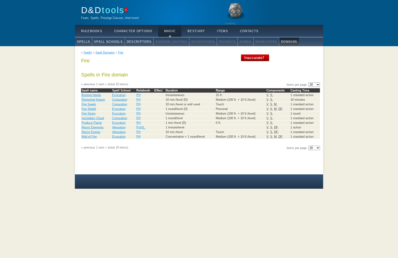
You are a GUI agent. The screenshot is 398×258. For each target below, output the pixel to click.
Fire (120, 52)
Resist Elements (93, 127)
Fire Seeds (89, 104)
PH (138, 95)
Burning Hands (91, 95)
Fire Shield (89, 109)
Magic (170, 31)
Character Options (133, 31)
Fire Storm (89, 113)
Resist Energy (91, 132)
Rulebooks (91, 31)
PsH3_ (140, 127)
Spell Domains (105, 52)
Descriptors (139, 41)
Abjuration (119, 127)
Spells (83, 41)
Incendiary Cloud (93, 118)
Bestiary (196, 31)
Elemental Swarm (93, 99)
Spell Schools (108, 41)
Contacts (249, 31)
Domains (289, 41)
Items (222, 31)
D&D (103, 10)
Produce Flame (92, 122)
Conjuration (119, 99)
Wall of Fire (89, 136)
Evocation (119, 95)
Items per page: (297, 84)
